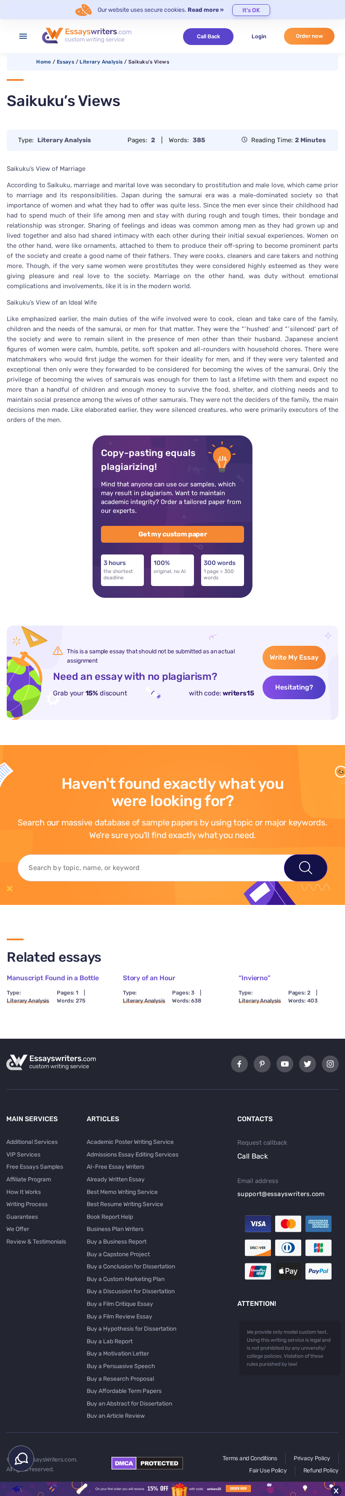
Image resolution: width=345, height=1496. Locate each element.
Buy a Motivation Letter (118, 1353)
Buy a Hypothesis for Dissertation (131, 1328)
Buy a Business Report (116, 1241)
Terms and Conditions (250, 1458)
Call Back (208, 36)
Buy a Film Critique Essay (120, 1304)
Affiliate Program (28, 1179)
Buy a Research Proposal (120, 1378)
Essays (65, 62)
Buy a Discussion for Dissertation (131, 1291)
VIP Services (23, 1154)
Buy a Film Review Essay (119, 1316)
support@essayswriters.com (281, 1194)
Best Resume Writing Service (125, 1204)
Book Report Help (110, 1216)
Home (43, 62)
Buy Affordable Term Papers (124, 1391)
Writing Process (27, 1204)
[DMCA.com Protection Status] (147, 1467)
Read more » (206, 9)
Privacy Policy (312, 1458)
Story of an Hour (149, 978)
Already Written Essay (116, 1179)
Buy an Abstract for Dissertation (129, 1403)
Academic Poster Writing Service (130, 1142)
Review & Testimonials (36, 1241)
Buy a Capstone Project (118, 1254)
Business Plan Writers (115, 1229)
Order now (309, 36)
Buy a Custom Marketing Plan (126, 1279)
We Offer (17, 1229)
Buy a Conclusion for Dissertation (131, 1266)
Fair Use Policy (268, 1470)
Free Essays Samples (34, 1166)
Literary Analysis (101, 62)
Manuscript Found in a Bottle (53, 978)
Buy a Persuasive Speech (121, 1366)
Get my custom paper (172, 534)
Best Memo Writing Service (122, 1192)
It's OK (251, 10)
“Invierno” (254, 978)
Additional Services (32, 1142)
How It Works (23, 1192)
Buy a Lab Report (110, 1341)
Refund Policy (321, 1470)
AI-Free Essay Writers (115, 1166)
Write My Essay (294, 657)
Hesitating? (294, 687)
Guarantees (22, 1216)
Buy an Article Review (116, 1415)
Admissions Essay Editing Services (132, 1154)
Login (259, 36)
